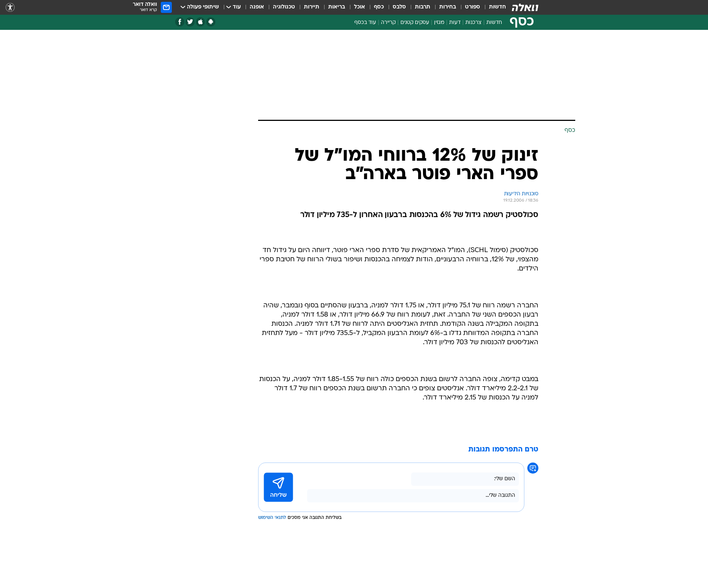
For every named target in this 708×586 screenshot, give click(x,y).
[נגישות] (10, 7)
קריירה (388, 22)
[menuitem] (493, 7)
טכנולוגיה (284, 7)
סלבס (399, 7)
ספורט (472, 7)
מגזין (439, 22)
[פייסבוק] (179, 22)
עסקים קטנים (414, 22)
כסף (379, 7)
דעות (455, 22)
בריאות (336, 7)
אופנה (257, 7)
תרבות (422, 7)
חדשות (497, 7)
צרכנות (473, 22)
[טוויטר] (190, 22)
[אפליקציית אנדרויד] (210, 22)
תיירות (311, 7)
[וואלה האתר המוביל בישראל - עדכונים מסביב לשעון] (525, 7)
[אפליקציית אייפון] (200, 22)
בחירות (447, 7)
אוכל (359, 7)
